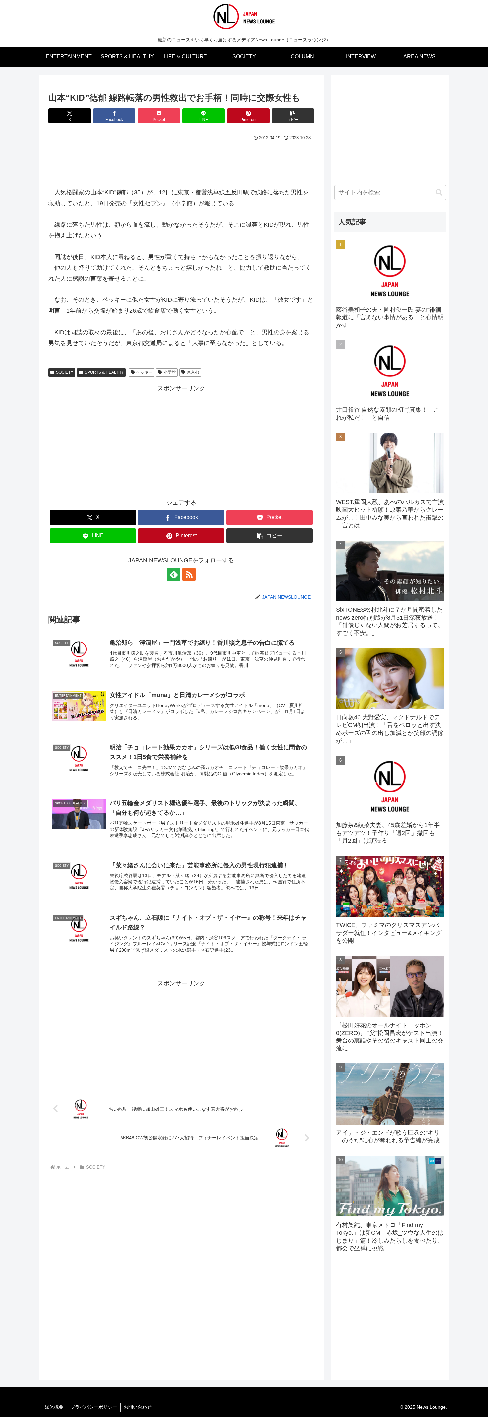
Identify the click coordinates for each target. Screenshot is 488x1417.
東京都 (193, 372)
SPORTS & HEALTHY (104, 372)
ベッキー (144, 372)
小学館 (170, 372)
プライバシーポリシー (93, 1407)
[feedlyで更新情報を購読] (173, 574)
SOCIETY (64, 372)
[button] (293, 115)
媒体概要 (54, 1407)
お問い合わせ (138, 1407)
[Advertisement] (181, 161)
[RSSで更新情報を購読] (189, 574)
